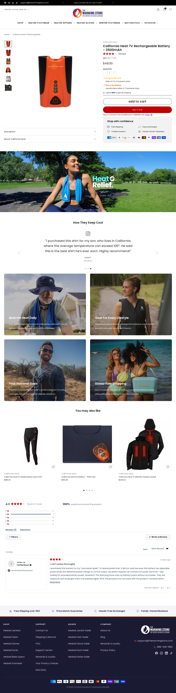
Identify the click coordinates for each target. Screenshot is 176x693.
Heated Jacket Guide (79, 630)
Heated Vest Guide (78, 637)
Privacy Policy (107, 650)
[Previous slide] (20, 81)
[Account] (158, 9)
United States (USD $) (15, 9)
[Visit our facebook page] (5, 3)
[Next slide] (91, 81)
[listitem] (88, 2)
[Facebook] (156, 653)
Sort (145, 549)
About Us (105, 630)
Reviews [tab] (11, 530)
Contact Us (42, 630)
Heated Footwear (38, 23)
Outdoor (150, 23)
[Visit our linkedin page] (13, 3)
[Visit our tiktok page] (17, 3)
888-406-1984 (165, 646)
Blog (102, 637)
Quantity (107, 69)
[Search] (170, 9)
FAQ (38, 643)
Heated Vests (10, 637)
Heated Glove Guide (79, 643)
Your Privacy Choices (47, 663)
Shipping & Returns (46, 637)
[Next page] (172, 444)
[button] (114, 53)
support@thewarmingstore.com (34, 3)
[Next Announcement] (113, 3)
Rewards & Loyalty (45, 656)
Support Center (44, 650)
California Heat (110, 42)
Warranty (41, 669)
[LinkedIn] (166, 653)
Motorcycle (132, 23)
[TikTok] (171, 653)
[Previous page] (4, 444)
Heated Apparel (63, 23)
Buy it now (137, 110)
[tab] (83, 490)
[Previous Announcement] (63, 3)
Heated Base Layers (14, 656)
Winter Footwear (109, 23)
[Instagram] (161, 653)
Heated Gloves (85, 23)
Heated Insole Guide (79, 656)
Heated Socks (10, 650)
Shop (20, 23)
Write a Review (160, 537)
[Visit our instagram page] (9, 3)
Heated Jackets (11, 630)
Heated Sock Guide (78, 650)
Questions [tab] (25, 530)
